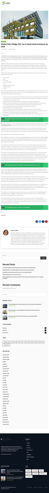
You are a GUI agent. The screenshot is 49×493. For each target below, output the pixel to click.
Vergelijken (29, 454)
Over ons (28, 447)
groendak (25, 342)
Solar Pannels (5, 332)
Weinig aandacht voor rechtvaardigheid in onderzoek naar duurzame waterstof (24, 310)
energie (19, 342)
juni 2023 (4, 380)
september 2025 (6, 359)
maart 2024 (5, 366)
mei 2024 (4, 364)
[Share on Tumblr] (43, 221)
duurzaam (12, 342)
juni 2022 (4, 408)
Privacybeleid (29, 487)
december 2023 (6, 368)
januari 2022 (5, 419)
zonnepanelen (40, 342)
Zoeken (4, 255)
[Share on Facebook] (36, 221)
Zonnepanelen (30, 450)
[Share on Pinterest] (46, 221)
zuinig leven (6, 345)
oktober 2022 (5, 398)
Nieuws (28, 445)
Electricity (5, 330)
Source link (3, 215)
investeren (32, 342)
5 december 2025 (11, 305)
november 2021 (6, 424)
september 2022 (6, 401)
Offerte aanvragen (30, 457)
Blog (28, 459)
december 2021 (6, 422)
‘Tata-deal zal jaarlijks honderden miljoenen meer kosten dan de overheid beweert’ (19, 267)
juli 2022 (4, 405)
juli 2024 (4, 361)
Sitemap (46, 487)
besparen (6, 342)
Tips (27, 452)
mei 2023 (4, 382)
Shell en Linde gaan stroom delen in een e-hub (12, 274)
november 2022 (6, 396)
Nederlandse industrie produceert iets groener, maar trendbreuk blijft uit (17, 272)
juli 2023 (4, 378)
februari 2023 (5, 389)
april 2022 (5, 412)
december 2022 (6, 394)
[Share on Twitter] (40, 221)
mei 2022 (4, 410)
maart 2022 (5, 415)
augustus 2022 (5, 403)
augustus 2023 (5, 375)
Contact (28, 443)
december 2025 (6, 354)
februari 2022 (5, 417)
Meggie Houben (12, 49)
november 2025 (6, 357)
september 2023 (6, 373)
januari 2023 (5, 391)
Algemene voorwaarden (38, 487)
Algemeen (3, 41)
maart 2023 (5, 387)
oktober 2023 (5, 371)
